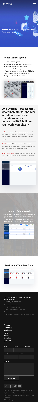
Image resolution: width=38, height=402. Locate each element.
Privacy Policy (8, 400)
